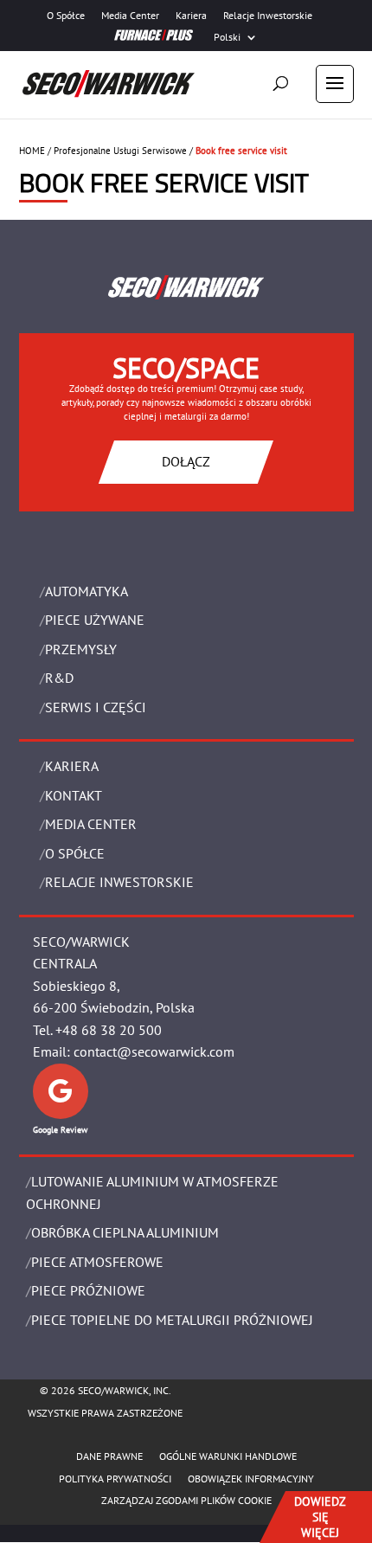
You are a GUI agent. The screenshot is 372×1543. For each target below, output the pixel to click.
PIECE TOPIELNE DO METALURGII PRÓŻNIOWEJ (172, 1319)
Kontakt (73, 795)
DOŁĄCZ (186, 461)
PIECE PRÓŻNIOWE (88, 1290)
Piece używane (94, 619)
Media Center (130, 16)
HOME (32, 151)
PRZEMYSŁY (81, 649)
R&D (59, 677)
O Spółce (66, 16)
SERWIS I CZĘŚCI (95, 707)
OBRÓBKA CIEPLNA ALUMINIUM (125, 1232)
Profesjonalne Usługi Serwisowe (120, 151)
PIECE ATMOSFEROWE (97, 1261)
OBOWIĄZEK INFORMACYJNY (251, 1478)
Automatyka (86, 591)
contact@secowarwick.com (154, 1051)
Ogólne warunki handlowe (228, 1456)
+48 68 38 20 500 (108, 1029)
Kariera (191, 16)
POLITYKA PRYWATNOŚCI (115, 1478)
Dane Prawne (109, 1456)
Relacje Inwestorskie (267, 16)
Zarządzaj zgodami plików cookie (186, 1500)
